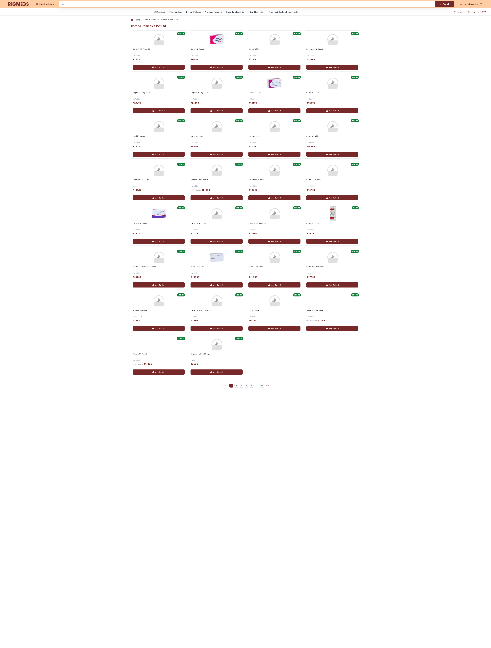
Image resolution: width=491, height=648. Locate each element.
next (267, 386)
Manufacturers (151, 19)
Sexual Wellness (193, 12)
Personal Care (175, 12)
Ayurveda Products (213, 12)
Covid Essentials (257, 12)
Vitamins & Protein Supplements (283, 12)
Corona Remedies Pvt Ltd (171, 19)
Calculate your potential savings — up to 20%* (470, 12)
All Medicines (159, 12)
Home (137, 19)
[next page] (257, 386)
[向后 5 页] (257, 386)
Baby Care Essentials (236, 12)
